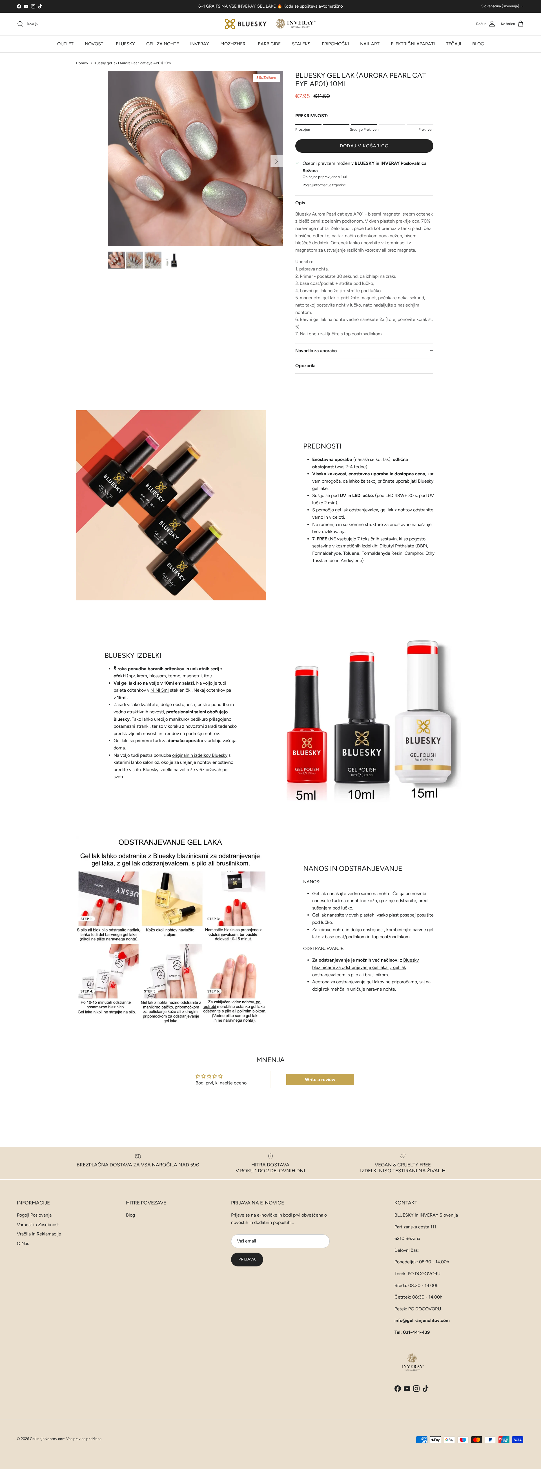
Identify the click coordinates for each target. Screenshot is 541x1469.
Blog (130, 1215)
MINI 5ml (159, 690)
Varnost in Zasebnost (38, 1224)
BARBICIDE (269, 43)
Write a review (320, 1079)
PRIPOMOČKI (335, 43)
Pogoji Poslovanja (34, 1215)
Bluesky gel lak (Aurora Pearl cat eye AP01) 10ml (133, 63)
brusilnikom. (377, 974)
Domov (82, 63)
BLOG (478, 43)
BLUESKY (125, 43)
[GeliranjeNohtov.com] (270, 24)
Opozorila (305, 365)
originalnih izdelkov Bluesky (199, 755)
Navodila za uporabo (316, 350)
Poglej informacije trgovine (324, 185)
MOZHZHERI (233, 43)
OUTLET (65, 43)
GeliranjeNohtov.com (47, 1439)
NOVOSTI (95, 43)
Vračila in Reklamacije (39, 1234)
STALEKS (301, 43)
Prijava (247, 1259)
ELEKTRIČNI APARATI (413, 43)
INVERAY (199, 43)
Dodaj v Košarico (364, 145)
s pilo (353, 974)
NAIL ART (370, 43)
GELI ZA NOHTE (162, 43)
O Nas (23, 1243)
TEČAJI (453, 43)
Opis (300, 202)
